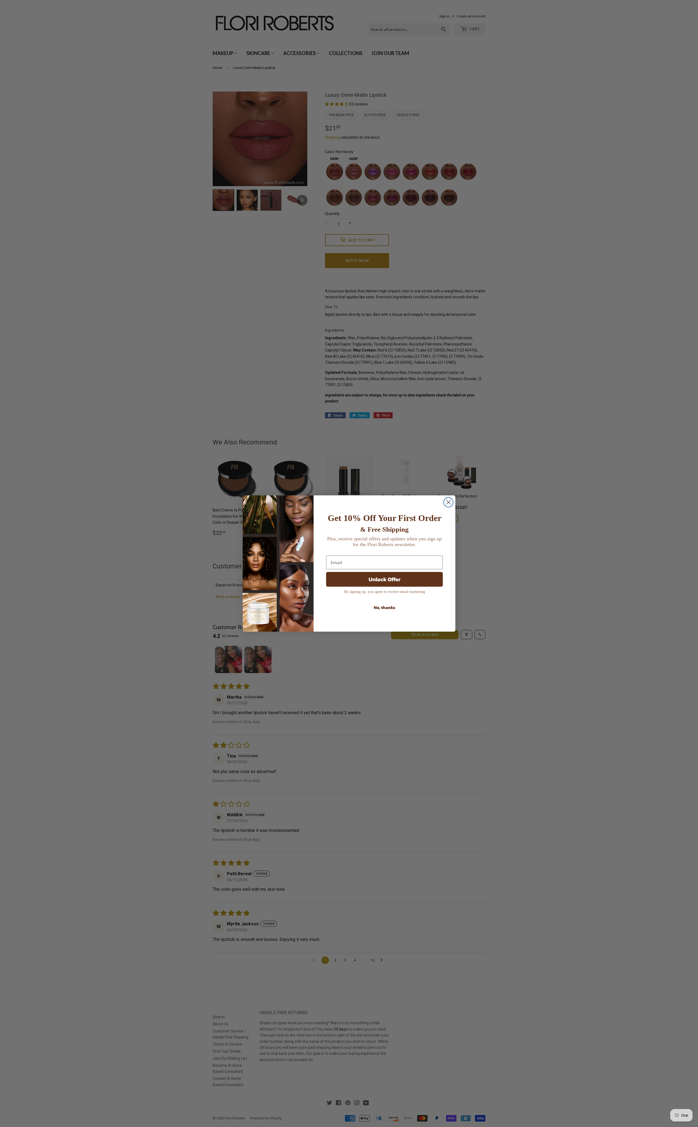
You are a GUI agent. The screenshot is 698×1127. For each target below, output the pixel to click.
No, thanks (384, 607)
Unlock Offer (385, 579)
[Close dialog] (448, 502)
